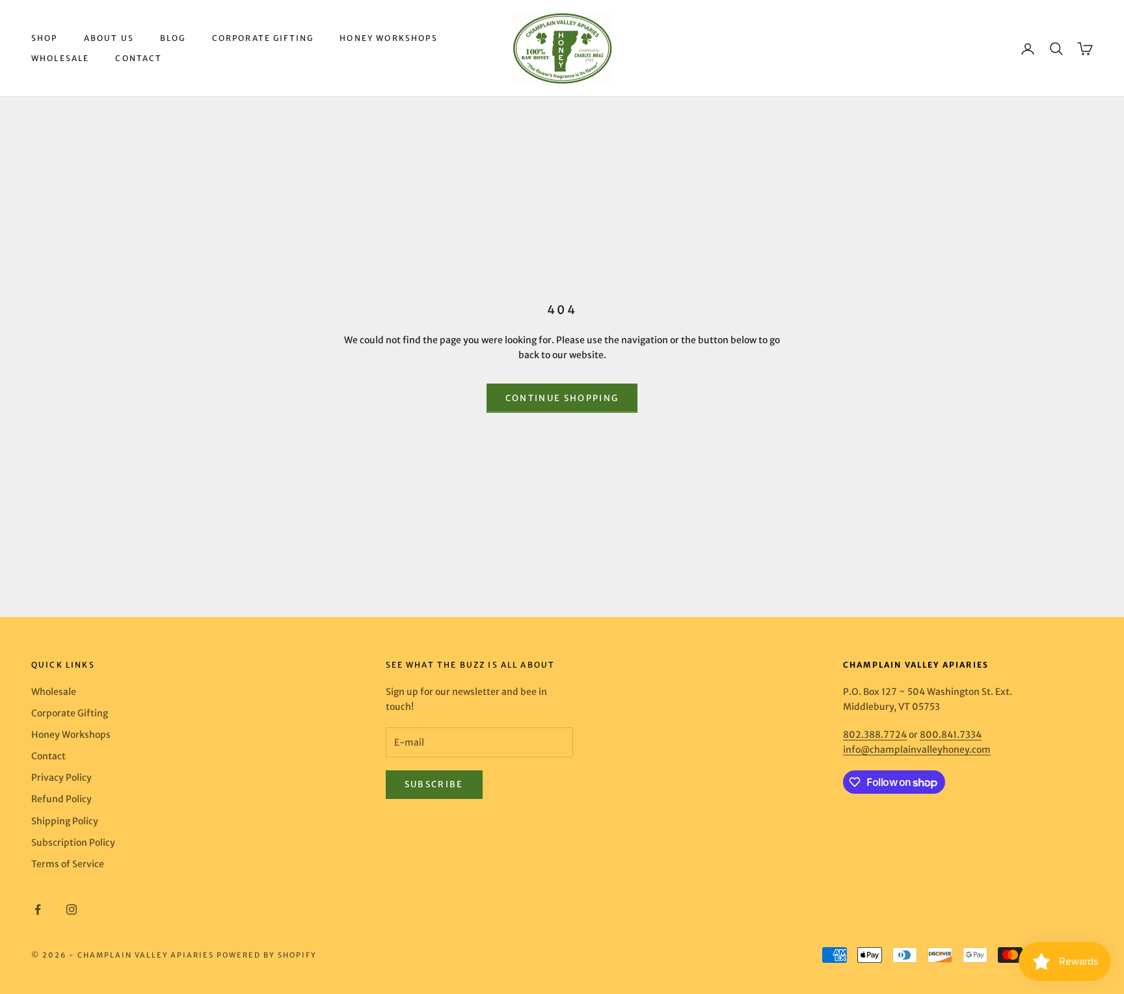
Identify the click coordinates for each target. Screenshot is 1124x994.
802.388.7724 (875, 734)
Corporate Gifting (263, 38)
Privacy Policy (61, 777)
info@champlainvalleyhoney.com (917, 749)
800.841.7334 (951, 734)
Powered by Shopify (267, 955)
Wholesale (60, 58)
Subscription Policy (73, 842)
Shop (44, 38)
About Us (109, 38)
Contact (138, 58)
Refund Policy (61, 799)
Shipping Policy (64, 821)
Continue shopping (562, 398)
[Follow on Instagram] (71, 909)
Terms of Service (67, 864)
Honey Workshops (388, 38)
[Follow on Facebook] (37, 909)
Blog (173, 38)
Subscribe (434, 784)
